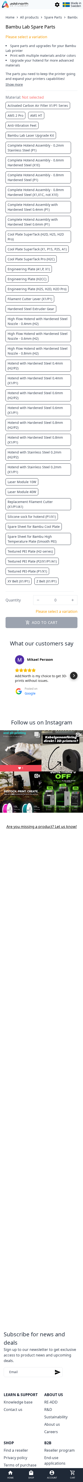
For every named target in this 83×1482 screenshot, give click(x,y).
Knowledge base (18, 1402)
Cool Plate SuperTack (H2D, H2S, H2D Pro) (36, 236)
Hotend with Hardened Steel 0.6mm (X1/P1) (35, 410)
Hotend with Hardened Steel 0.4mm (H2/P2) (35, 365)
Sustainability (56, 1416)
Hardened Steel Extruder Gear (31, 309)
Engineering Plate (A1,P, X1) (29, 269)
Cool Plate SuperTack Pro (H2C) (31, 259)
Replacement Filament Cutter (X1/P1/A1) (30, 504)
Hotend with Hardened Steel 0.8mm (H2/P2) (35, 425)
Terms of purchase (20, 1465)
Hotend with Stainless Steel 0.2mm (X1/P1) (34, 469)
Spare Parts (53, 17)
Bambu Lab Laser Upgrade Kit (31, 135)
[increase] (72, 600)
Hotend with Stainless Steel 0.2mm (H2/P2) (34, 454)
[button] (9, 675)
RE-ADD (51, 1402)
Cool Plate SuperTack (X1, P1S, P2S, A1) (37, 249)
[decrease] (38, 600)
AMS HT (36, 115)
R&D (48, 1409)
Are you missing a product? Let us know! (41, 826)
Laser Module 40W (22, 492)
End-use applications (54, 1460)
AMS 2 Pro (15, 115)
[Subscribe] (57, 1372)
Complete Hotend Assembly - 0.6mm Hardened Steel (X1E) (36, 162)
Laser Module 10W (22, 482)
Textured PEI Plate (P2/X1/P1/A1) (32, 561)
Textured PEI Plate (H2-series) (30, 551)
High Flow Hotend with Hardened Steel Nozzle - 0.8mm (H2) (38, 351)
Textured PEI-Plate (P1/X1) (27, 571)
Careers (51, 1431)
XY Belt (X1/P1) (19, 581)
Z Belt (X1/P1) (46, 581)
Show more (14, 84)
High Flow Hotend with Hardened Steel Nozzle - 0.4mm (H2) (38, 321)
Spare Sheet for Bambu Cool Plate (34, 526)
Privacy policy (15, 1457)
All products (29, 17)
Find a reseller (16, 1450)
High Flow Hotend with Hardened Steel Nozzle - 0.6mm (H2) (38, 336)
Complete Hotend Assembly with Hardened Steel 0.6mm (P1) (33, 222)
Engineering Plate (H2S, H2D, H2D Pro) (37, 289)
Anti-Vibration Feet (22, 125)
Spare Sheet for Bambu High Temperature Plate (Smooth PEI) (32, 539)
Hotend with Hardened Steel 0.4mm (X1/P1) (35, 380)
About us (52, 1424)
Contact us (13, 1409)
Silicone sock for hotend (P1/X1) (32, 516)
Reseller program (59, 1450)
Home (10, 17)
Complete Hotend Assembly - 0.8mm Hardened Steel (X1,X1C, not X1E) (36, 192)
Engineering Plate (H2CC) (27, 279)
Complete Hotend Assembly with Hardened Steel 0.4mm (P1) (33, 207)
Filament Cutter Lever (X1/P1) (30, 299)
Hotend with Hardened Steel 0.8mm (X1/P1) (35, 439)
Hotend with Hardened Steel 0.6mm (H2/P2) (35, 395)
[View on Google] (19, 659)
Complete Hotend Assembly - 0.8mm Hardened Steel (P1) (36, 177)
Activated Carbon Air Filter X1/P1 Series (38, 105)
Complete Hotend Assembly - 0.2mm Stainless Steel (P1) (36, 147)
